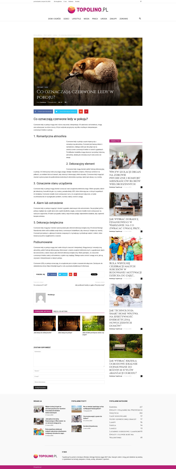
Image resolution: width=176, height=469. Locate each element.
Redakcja (43, 102)
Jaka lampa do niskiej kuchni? (42, 332)
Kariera (113, 407)
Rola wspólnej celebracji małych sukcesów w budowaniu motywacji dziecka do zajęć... (125, 269)
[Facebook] (140, 1)
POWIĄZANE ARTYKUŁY (43, 311)
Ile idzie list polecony (90, 426)
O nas (65, 1)
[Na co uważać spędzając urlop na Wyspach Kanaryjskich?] (77, 409)
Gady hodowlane (118, 416)
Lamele (112, 428)
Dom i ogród (54, 18)
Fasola (112, 425)
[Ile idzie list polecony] (77, 428)
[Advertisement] (88, 28)
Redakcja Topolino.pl (115, 187)
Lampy (46, 87)
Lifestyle (76, 18)
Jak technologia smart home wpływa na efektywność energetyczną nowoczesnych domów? (123, 318)
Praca (95, 18)
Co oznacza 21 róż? (40, 285)
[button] (140, 18)
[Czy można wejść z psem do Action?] (77, 418)
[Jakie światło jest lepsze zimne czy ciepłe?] (93, 323)
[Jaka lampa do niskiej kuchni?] (45, 323)
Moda (86, 18)
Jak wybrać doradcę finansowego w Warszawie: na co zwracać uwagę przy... (125, 223)
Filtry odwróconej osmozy (122, 419)
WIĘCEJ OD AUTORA (60, 311)
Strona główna (58, 1)
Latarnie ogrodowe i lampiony (125, 431)
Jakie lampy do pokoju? (65, 332)
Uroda (104, 18)
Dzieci (66, 18)
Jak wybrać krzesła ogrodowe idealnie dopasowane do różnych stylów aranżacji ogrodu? (123, 367)
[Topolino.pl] (88, 9)
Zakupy (113, 18)
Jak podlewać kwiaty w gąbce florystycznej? (89, 285)
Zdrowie (124, 18)
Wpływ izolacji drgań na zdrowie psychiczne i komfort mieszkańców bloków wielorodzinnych (125, 178)
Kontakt (77, 1)
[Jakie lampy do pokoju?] (69, 323)
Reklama (71, 1)
